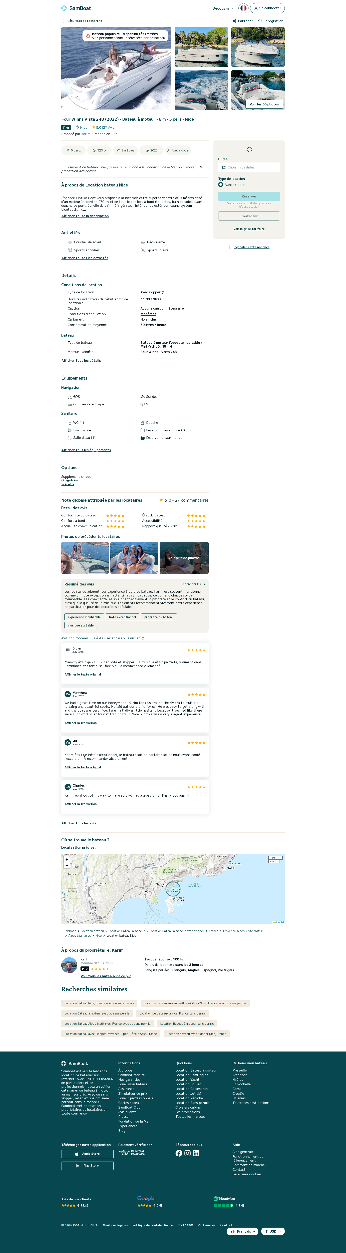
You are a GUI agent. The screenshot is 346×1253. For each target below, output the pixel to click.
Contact (238, 1169)
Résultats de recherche (84, 21)
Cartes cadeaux (130, 1103)
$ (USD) (272, 1231)
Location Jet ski (188, 1093)
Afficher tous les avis (78, 823)
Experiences (127, 1126)
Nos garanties (129, 1079)
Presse (123, 1116)
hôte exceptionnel (122, 617)
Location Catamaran (191, 1089)
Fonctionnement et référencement (247, 1158)
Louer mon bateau (132, 1084)
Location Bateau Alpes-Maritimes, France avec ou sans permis (107, 1023)
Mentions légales (115, 1225)
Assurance (126, 1089)
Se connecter (269, 7)
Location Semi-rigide (191, 1075)
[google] (145, 1198)
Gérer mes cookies (247, 1174)
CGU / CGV (185, 1225)
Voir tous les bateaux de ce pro (106, 976)
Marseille (239, 1070)
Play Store (91, 1166)
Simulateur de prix (132, 1093)
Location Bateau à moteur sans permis (187, 1023)
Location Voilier (188, 1084)
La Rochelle (241, 1084)
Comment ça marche (248, 1165)
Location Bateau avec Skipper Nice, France (196, 1034)
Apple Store (90, 1154)
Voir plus (67, 484)
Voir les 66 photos (264, 104)
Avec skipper (235, 184)
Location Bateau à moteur (196, 1070)
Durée (223, 159)
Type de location (231, 178)
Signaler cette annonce (252, 247)
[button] (67, 859)
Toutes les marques (190, 1116)
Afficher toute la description (85, 215)
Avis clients (127, 1112)
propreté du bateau (159, 617)
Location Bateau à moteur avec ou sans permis (97, 1013)
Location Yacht (187, 1079)
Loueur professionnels (135, 1098)
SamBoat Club (129, 1107)
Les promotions (187, 1112)
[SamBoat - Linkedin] (196, 1153)
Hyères (237, 1079)
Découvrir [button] (221, 8)
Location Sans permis (192, 1103)
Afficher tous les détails (81, 360)
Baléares (239, 1098)
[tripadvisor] (224, 1198)
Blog (121, 1130)
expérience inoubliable (84, 617)
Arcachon (239, 1075)
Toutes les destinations (251, 1103)
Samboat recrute (131, 1075)
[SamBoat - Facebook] (178, 1153)
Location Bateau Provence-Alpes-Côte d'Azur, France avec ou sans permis (195, 1003)
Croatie (238, 1093)
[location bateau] (76, 8)
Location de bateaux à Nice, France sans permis (173, 1013)
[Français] (243, 8)
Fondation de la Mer (134, 1121)
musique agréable (81, 625)
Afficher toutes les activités (84, 258)
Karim (86, 133)
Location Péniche (189, 1098)
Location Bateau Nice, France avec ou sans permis (99, 1003)
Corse (236, 1089)
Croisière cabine (188, 1107)
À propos (125, 1070)
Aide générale (243, 1152)
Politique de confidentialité (153, 1225)
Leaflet (280, 922)
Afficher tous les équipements (86, 450)
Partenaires (206, 1225)
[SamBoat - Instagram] (187, 1153)
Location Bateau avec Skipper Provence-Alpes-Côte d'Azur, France (111, 1034)
